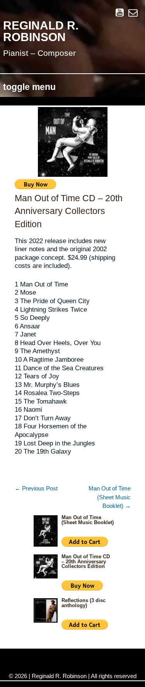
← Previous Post (36, 488)
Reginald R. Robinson (40, 31)
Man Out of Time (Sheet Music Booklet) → (110, 497)
